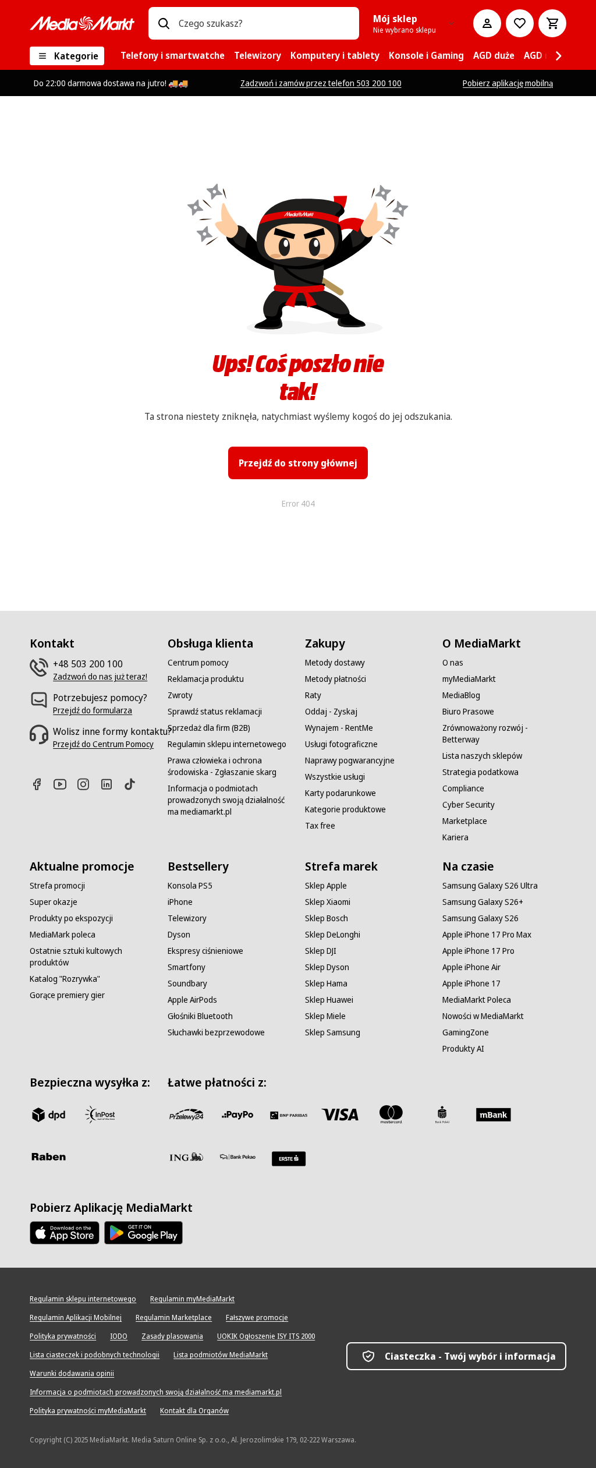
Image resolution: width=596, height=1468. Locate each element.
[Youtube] (64, 784)
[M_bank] (493, 1114)
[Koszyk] (552, 23)
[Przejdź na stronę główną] (82, 23)
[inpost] (99, 1114)
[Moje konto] (487, 23)
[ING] (186, 1156)
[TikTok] (134, 784)
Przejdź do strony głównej (298, 463)
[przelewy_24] (186, 1114)
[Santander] (288, 1158)
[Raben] (48, 1156)
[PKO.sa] (237, 1156)
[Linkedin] (111, 784)
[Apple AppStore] (65, 1232)
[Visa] (340, 1114)
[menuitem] (172, 56)
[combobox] (264, 23)
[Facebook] (41, 784)
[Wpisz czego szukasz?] (164, 23)
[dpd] (48, 1114)
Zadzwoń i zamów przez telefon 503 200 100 (321, 83)
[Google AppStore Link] (143, 1232)
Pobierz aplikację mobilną (508, 83)
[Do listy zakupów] (520, 23)
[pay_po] (237, 1114)
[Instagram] (88, 784)
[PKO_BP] (442, 1114)
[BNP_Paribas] (288, 1114)
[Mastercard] (391, 1114)
